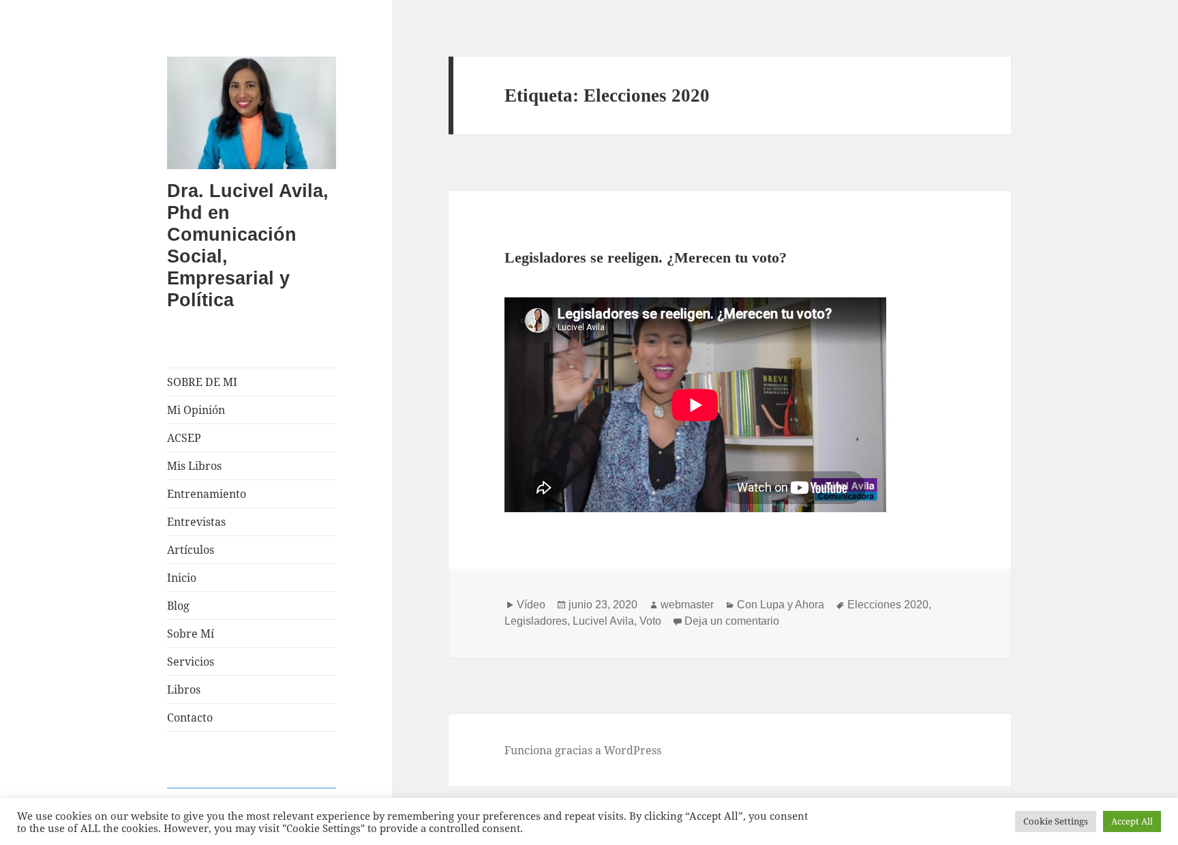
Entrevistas (196, 521)
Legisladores (535, 621)
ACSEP (184, 437)
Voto (650, 621)
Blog (178, 605)
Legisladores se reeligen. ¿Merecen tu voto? (645, 257)
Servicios (190, 661)
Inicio (181, 577)
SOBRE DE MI (202, 381)
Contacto (190, 717)
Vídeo (531, 604)
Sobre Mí (190, 633)
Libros (183, 689)
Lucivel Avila (603, 621)
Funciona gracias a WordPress (582, 750)
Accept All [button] (1132, 821)
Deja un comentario (731, 621)
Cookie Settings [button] (1055, 821)
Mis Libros (194, 465)
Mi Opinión (196, 409)
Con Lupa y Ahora (780, 604)
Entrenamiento (206, 493)
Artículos (190, 549)
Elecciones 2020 (887, 604)
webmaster (687, 604)
